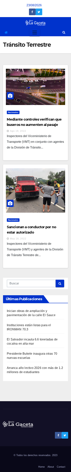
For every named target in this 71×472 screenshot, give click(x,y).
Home (41, 466)
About (51, 466)
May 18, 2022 (18, 238)
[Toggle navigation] (34, 32)
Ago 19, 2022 (18, 131)
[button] (64, 32)
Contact (61, 466)
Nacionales (13, 112)
